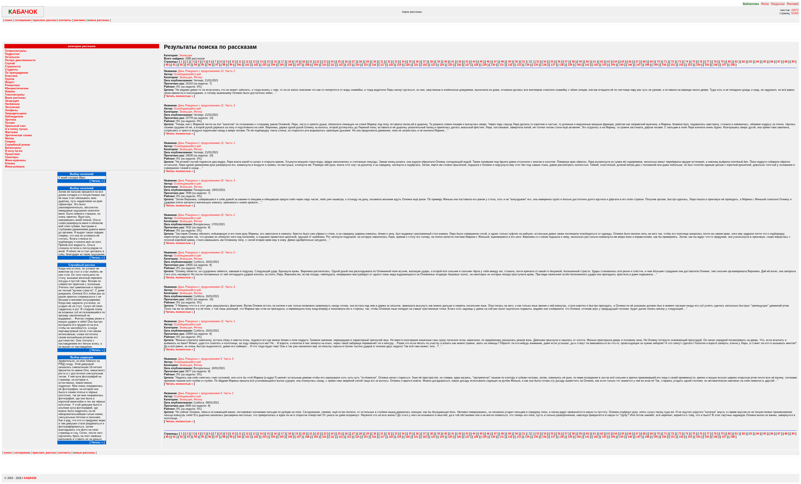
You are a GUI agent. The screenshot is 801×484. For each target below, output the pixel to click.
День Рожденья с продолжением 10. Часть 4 (206, 286)
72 (672, 61)
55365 (794, 13)
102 (256, 64)
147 (638, 64)
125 (450, 64)
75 (693, 61)
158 (732, 64)
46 (488, 61)
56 (559, 61)
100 (239, 64)
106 (290, 64)
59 (580, 61)
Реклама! (792, 3)
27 (353, 61)
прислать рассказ (45, 20)
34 (403, 61)
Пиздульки (778, 3)
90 (167, 64)
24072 (794, 10)
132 (510, 64)
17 (282, 61)
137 (553, 64)
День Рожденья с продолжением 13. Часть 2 (206, 71)
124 (442, 64)
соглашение (23, 20)
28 (360, 61)
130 (493, 64)
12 (247, 61)
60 (587, 61)
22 (317, 61)
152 (681, 64)
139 (570, 64)
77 (708, 61)
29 (367, 61)
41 (452, 61)
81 (736, 61)
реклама (79, 20)
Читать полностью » (179, 96)
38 (431, 61)
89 (793, 61)
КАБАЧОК (30, 478)
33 (395, 61)
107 (298, 64)
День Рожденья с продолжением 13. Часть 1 (206, 143)
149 (655, 64)
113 (349, 64)
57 (566, 61)
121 (416, 64)
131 (501, 64)
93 (188, 64)
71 (665, 61)
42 (459, 61)
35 (410, 61)
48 (502, 61)
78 (715, 61)
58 (573, 61)
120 (407, 64)
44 (473, 61)
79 (722, 61)
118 (391, 64)
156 (715, 64)
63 (608, 61)
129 (484, 64)
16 (275, 61)
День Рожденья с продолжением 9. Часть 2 (205, 393)
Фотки (765, 3)
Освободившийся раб (187, 74)
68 (644, 61)
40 (445, 61)
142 (595, 64)
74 (686, 61)
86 (771, 61)
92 (181, 64)
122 (424, 64)
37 (424, 61)
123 (433, 64)
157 (724, 64)
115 (366, 64)
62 (601, 61)
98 (223, 64)
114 (357, 64)
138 (561, 64)
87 (778, 61)
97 (216, 64)
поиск (9, 20)
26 (346, 61)
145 (621, 64)
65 (622, 61)
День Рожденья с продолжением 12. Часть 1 (206, 321)
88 (786, 61)
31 (381, 61)
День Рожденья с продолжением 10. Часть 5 (206, 252)
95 (202, 64)
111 (332, 64)
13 (254, 61)
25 (339, 61)
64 (615, 61)
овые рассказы (98, 20)
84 (757, 61)
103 (264, 64)
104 (273, 64)
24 (332, 61)
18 (289, 61)
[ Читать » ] (97, 180)
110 (324, 64)
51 (523, 61)
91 (174, 64)
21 (310, 61)
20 (303, 61)
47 (495, 61)
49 (509, 61)
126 (459, 64)
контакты (65, 20)
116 (374, 64)
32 (388, 61)
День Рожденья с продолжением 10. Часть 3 (206, 180)
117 (382, 64)
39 (438, 61)
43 (466, 61)
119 (399, 64)
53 (537, 61)
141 (587, 64)
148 (647, 64)
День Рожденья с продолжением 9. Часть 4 (205, 358)
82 (743, 61)
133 (518, 64)
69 (651, 61)
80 (729, 61)
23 (325, 61)
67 (637, 61)
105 (281, 64)
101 (247, 64)
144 (613, 64)
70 (658, 61)
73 (679, 61)
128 (476, 64)
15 (268, 61)
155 (707, 64)
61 (594, 61)
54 (544, 61)
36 (417, 61)
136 (544, 64)
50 (516, 61)
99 (230, 64)
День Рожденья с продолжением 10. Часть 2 (206, 214)
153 (690, 64)
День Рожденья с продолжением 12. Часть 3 (206, 105)
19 (296, 61)
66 (629, 61)
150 (664, 64)
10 (233, 61)
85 (764, 61)
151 (672, 64)
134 (527, 64)
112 (341, 64)
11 (240, 61)
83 (750, 61)
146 (630, 64)
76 (700, 61)
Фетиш (198, 77)
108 (307, 64)
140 (578, 64)
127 (467, 64)
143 (604, 64)
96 (209, 64)
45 (481, 61)
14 (261, 61)
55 (551, 61)
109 (316, 64)
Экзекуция (185, 55)
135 (536, 64)
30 (374, 61)
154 (698, 64)
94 (195, 64)
